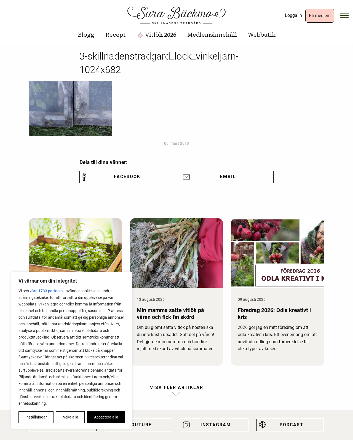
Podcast (291, 424)
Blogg (86, 34)
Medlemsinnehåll (212, 34)
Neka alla (70, 417)
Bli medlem (320, 15)
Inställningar (36, 417)
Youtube (140, 424)
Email (228, 176)
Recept (115, 34)
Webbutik (262, 34)
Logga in (293, 15)
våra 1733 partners (46, 291)
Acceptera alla (106, 417)
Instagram (215, 424)
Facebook (127, 176)
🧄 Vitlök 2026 (156, 34)
